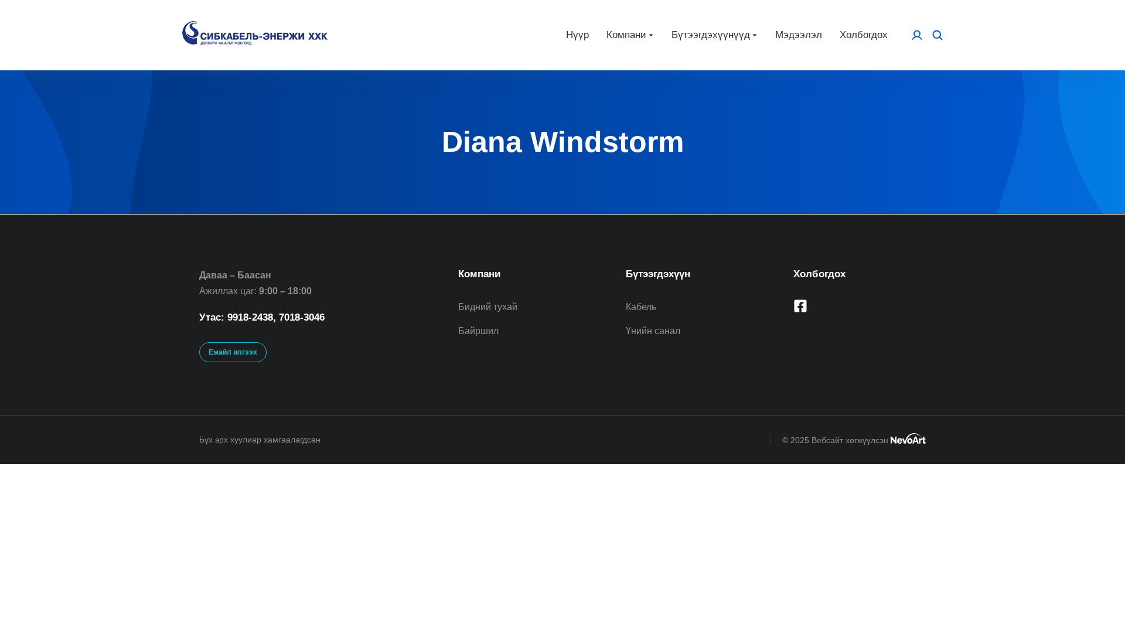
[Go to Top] (1096, 604)
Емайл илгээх (233, 352)
